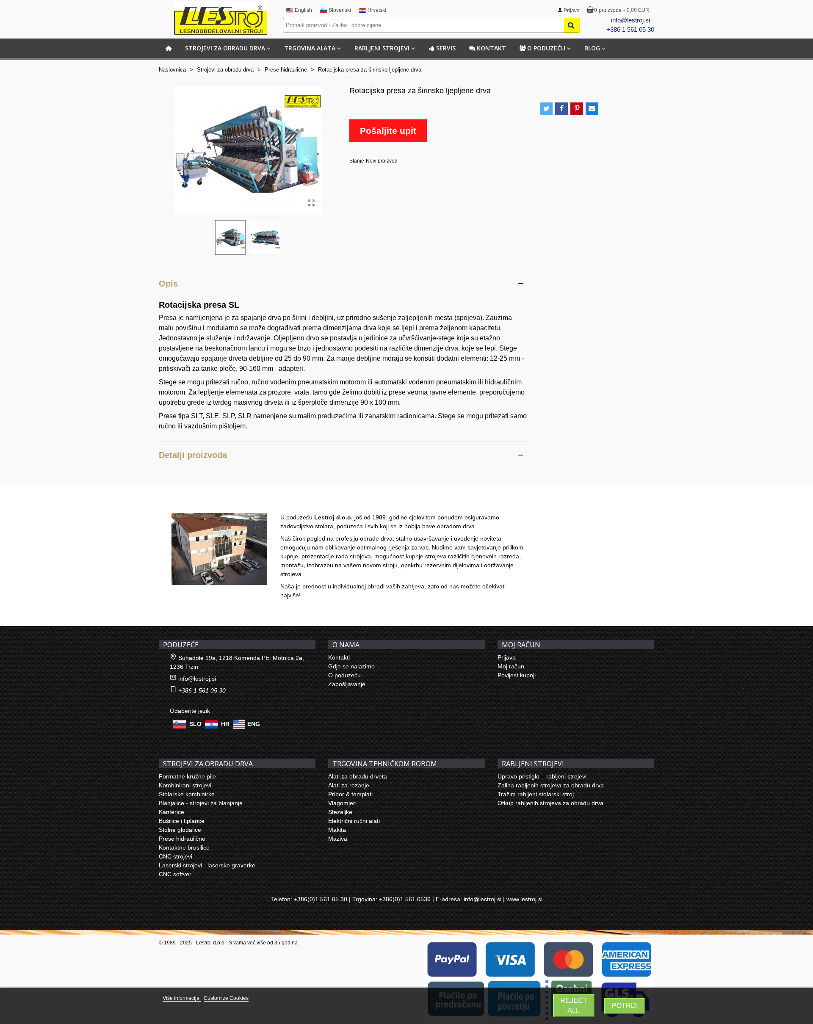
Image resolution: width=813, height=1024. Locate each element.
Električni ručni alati (354, 820)
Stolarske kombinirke (187, 794)
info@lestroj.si (630, 20)
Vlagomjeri (342, 803)
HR (225, 723)
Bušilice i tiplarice (182, 820)
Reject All (573, 1005)
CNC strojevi (175, 856)
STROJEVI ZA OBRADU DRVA (225, 48)
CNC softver (175, 874)
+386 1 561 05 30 (630, 29)
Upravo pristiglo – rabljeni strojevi (542, 776)
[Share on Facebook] (561, 108)
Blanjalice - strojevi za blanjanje (201, 803)
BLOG (592, 48)
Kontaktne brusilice (184, 847)
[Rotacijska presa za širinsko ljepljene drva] (311, 202)
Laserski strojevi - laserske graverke (207, 865)
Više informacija (182, 998)
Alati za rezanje (348, 785)
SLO (195, 723)
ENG (253, 723)
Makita (337, 829)
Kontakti (339, 657)
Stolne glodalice (180, 829)
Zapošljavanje (346, 684)
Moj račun (511, 666)
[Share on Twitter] (546, 108)
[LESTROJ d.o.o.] (220, 18)
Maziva (337, 838)
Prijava (507, 657)
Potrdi (625, 1005)
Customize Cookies (226, 998)
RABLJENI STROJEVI (381, 48)
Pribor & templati (350, 794)
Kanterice (171, 812)
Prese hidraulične (182, 838)
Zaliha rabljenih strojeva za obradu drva (551, 785)
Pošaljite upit (388, 130)
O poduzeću (546, 48)
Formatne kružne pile (187, 776)
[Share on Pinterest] (576, 108)
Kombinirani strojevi (185, 785)
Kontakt (491, 48)
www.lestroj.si (524, 899)
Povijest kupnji (517, 675)
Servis (446, 48)
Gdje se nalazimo (351, 666)
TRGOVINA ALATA (309, 48)
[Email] (592, 108)
